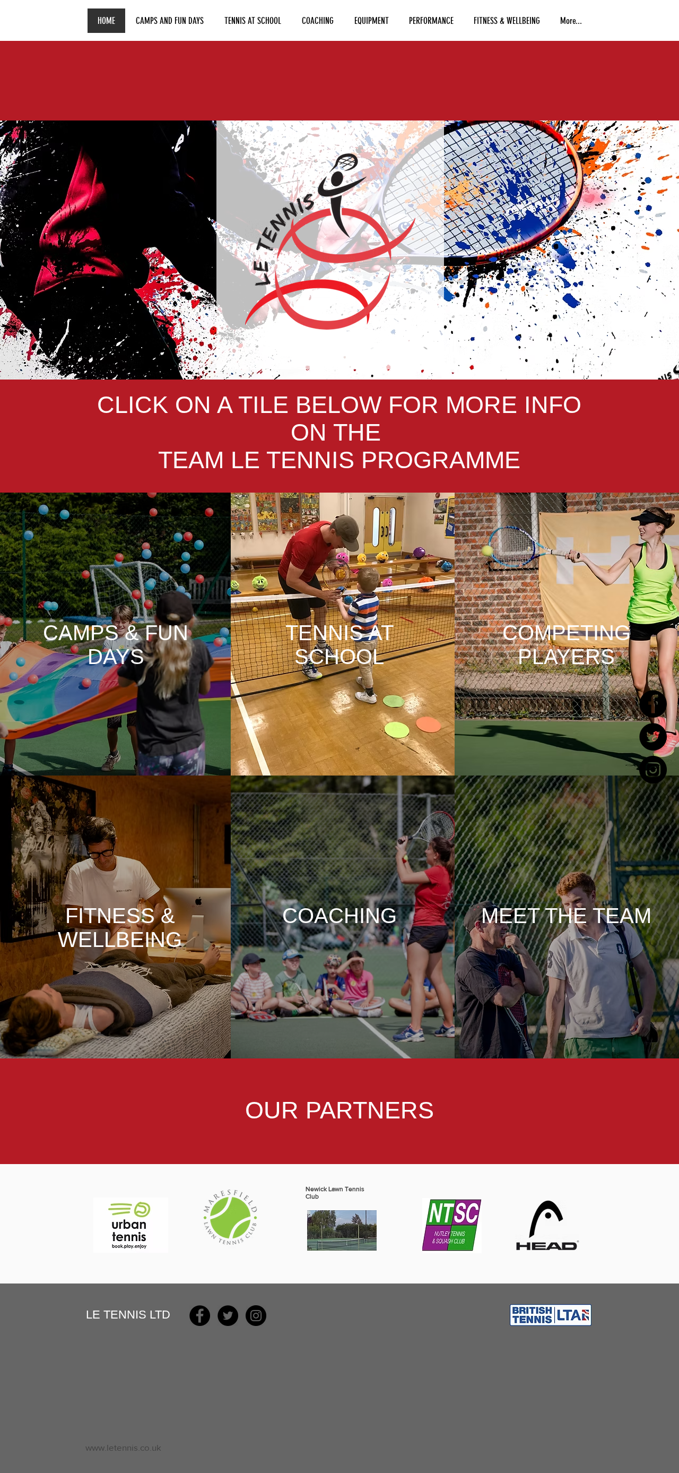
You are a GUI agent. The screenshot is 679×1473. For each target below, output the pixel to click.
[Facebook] (653, 704)
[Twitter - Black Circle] (227, 1315)
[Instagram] (653, 769)
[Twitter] (653, 737)
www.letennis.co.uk (123, 1447)
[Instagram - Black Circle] (256, 1315)
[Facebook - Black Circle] (199, 1315)
